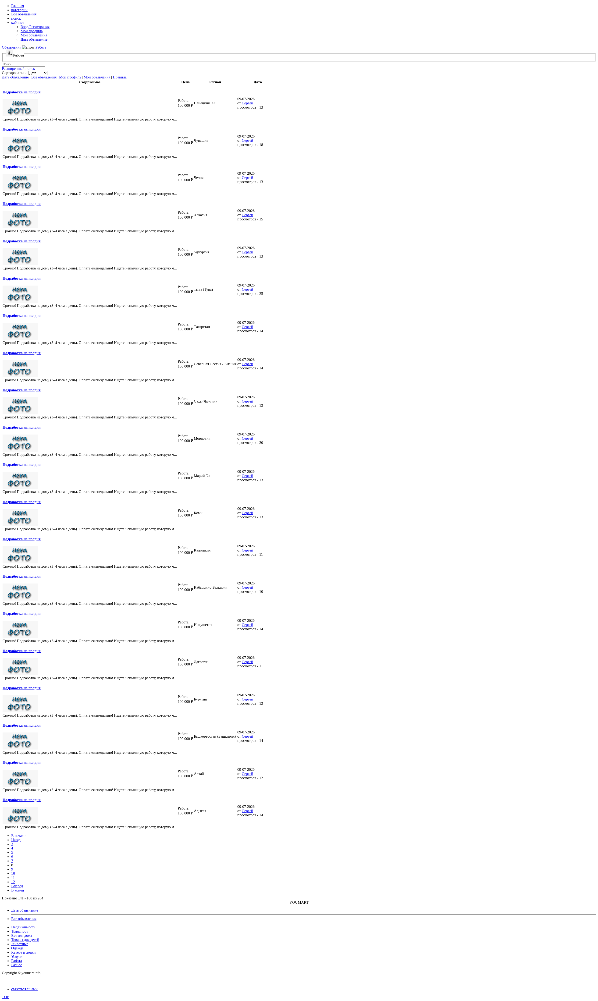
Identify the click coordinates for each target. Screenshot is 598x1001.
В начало (18, 836)
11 (13, 878)
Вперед (17, 886)
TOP (5, 997)
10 (13, 873)
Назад (16, 840)
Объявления (11, 47)
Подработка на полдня (22, 92)
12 (13, 882)
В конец (17, 890)
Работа (41, 47)
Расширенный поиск (18, 69)
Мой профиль (70, 77)
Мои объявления (97, 77)
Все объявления (44, 77)
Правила (120, 77)
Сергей (247, 103)
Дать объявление (15, 77)
